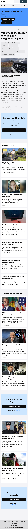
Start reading (14, 130)
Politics (13, 6)
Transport (11, 54)
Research (16, 48)
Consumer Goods (14, 45)
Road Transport (20, 51)
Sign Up (23, 2)
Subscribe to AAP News (8, 19)
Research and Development (8, 51)
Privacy (9, 521)
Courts (20, 6)
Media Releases (14, 523)
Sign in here (18, 134)
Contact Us (22, 521)
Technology (4, 54)
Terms (4, 521)
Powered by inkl (14, 525)
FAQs (13, 521)
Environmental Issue (7, 48)
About (17, 521)
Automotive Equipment (13, 43)
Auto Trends (5, 45)
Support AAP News (14, 499)
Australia (4, 43)
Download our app (7, 22)
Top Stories (4, 6)
